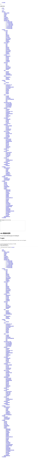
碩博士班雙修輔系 (9, 104)
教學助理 (7, 207)
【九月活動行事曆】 (9, 21)
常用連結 (3, 181)
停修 (6, 100)
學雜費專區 (8, 41)
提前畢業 (7, 120)
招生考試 (7, 198)
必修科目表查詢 (8, 139)
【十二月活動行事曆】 (9, 25)
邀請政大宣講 (8, 153)
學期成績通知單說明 (9, 113)
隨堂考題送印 (8, 203)
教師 (5, 70)
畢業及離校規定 (8, 129)
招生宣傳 (7, 58)
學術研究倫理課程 (9, 125)
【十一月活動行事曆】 (9, 263)
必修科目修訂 (8, 204)
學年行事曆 (6, 185)
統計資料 (5, 182)
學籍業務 (7, 194)
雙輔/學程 (7, 35)
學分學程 (5, 184)
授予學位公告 (8, 123)
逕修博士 (7, 91)
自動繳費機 (8, 135)
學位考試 (7, 367)
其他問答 (7, 215)
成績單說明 (8, 112)
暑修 (6, 101)
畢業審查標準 (8, 119)
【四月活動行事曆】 (9, 27)
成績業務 (7, 192)
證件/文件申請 (8, 38)
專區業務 (3, 176)
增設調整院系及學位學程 (10, 450)
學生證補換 (8, 132)
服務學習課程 (8, 208)
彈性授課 (7, 144)
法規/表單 (3, 166)
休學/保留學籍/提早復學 (10, 87)
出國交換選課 (8, 98)
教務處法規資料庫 (7, 167)
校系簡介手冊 (8, 154)
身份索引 (3, 29)
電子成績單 (8, 214)
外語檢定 (7, 122)
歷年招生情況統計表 (9, 160)
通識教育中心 (6, 18)
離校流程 (7, 121)
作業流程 (5, 187)
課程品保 (7, 145)
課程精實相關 (8, 429)
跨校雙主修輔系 (8, 346)
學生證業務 (8, 193)
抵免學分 (7, 110)
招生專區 (7, 398)
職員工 (5, 315)
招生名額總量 (8, 212)
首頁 (3, 10)
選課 (6, 46)
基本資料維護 (8, 88)
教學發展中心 (6, 19)
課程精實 (7, 142)
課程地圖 (7, 213)
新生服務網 (6, 177)
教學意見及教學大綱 (9, 197)
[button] (0, 4)
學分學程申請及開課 (9, 205)
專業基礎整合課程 (9, 141)
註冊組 (5, 15)
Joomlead (12, 247)
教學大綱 (7, 143)
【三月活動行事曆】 (9, 26)
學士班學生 (6, 30)
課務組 (5, 16)
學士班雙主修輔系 (9, 103)
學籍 (5, 83)
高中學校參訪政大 (9, 152)
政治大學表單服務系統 (7, 175)
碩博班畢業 (8, 49)
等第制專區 (8, 109)
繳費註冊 (7, 82)
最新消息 (5, 183)
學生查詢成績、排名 (9, 111)
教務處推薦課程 (6, 186)
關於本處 (3, 11)
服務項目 (3, 80)
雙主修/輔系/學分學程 (7, 102)
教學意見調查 (8, 146)
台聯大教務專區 (6, 419)
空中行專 (7, 134)
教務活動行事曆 (6, 20)
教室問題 (7, 202)
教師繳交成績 (8, 115)
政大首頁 (3, 2)
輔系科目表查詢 (8, 140)
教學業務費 (8, 79)
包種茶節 (7, 156)
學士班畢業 (8, 37)
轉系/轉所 (7, 90)
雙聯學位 (7, 92)
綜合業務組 (6, 17)
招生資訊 (7, 59)
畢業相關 (7, 196)
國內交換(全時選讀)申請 (10, 99)
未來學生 (5, 294)
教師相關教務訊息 (7, 216)
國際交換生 (6, 62)
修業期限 (7, 89)
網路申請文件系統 (9, 133)
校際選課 (7, 336)
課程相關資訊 (8, 39)
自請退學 (7, 93)
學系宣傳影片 (8, 155)
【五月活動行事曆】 (9, 28)
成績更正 (7, 114)
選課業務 (7, 195)
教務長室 (5, 253)
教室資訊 (7, 40)
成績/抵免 (7, 36)
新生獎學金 (8, 61)
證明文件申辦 (8, 191)
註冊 (6, 31)
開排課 (7, 440)
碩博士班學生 (6, 42)
